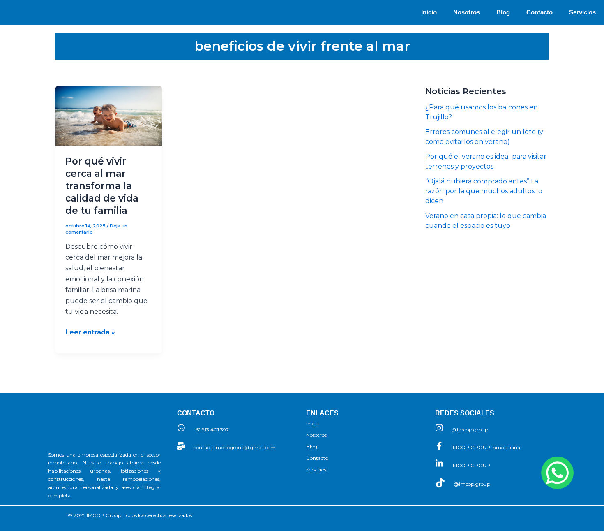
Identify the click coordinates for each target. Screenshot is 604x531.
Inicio (429, 12)
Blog (503, 12)
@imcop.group (470, 430)
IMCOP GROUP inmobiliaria (486, 447)
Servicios (582, 12)
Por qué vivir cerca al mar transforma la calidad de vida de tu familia (101, 185)
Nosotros (466, 12)
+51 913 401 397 (211, 430)
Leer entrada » (90, 331)
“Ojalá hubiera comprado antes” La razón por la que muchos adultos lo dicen (483, 191)
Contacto (539, 12)
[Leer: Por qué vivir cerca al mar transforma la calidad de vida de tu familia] (108, 116)
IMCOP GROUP (471, 465)
